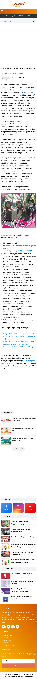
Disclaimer (6, 638)
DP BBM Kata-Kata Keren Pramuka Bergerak (19, 347)
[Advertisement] (18, 45)
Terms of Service (8, 645)
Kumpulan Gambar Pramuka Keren (16, 344)
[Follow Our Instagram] (13, 627)
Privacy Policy (7, 640)
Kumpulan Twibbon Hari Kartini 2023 (22, 429)
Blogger (31, 676)
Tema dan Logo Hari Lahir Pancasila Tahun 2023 (24, 419)
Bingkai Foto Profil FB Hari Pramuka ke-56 (18, 334)
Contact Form (7, 636)
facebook (4, 98)
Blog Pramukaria (30, 92)
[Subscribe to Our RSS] (17, 627)
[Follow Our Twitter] (8, 627)
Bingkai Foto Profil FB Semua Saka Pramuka (19, 342)
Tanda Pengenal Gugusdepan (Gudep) (22, 537)
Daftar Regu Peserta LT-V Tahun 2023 (18, 16)
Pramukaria (16, 676)
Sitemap (6, 643)
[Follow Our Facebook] (4, 627)
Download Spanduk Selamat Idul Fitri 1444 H (23, 439)
